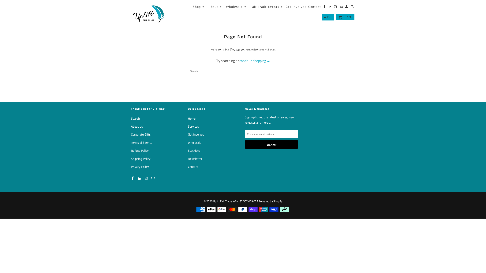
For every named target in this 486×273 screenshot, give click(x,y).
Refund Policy (140, 150)
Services (193, 126)
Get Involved (196, 134)
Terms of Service (141, 142)
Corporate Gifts (141, 134)
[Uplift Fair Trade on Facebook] (133, 178)
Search (135, 118)
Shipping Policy (141, 158)
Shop (198, 6)
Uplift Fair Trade (222, 201)
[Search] (352, 7)
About (215, 6)
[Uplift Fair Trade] (148, 14)
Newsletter (195, 158)
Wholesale (194, 142)
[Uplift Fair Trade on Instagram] (147, 178)
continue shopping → (254, 60)
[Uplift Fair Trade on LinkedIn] (140, 178)
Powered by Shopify (270, 201)
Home (192, 118)
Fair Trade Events (267, 6)
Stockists (194, 150)
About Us (137, 126)
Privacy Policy (140, 166)
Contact (193, 166)
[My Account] (347, 7)
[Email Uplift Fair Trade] (153, 178)
